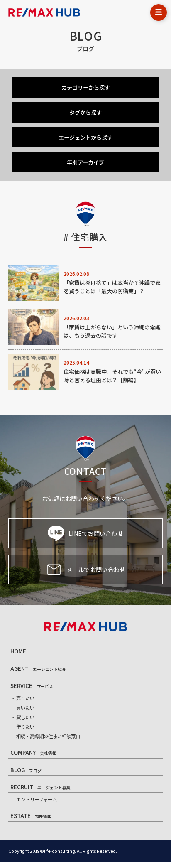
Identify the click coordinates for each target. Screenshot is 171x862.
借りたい (25, 726)
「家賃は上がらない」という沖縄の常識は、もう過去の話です (112, 331)
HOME (18, 651)
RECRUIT (40, 787)
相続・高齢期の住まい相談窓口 (48, 736)
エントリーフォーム (36, 799)
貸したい (25, 717)
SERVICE (31, 686)
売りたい (25, 698)
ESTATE (30, 816)
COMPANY (33, 752)
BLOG (26, 770)
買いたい (25, 707)
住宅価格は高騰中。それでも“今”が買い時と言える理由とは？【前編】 (112, 376)
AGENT (38, 669)
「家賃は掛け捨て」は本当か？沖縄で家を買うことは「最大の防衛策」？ (112, 287)
